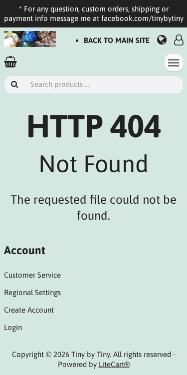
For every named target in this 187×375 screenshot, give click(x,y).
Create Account (29, 310)
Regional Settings (32, 292)
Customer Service (32, 275)
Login (13, 327)
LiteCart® (114, 364)
